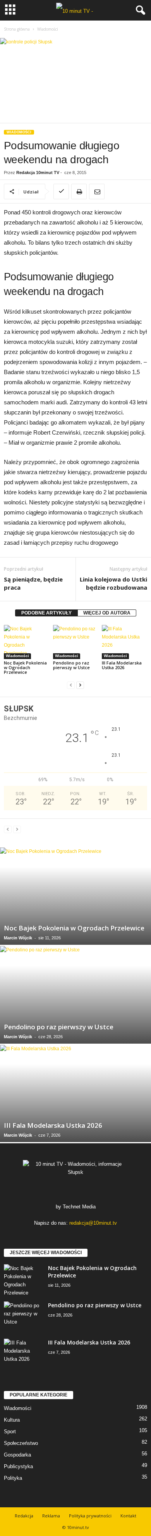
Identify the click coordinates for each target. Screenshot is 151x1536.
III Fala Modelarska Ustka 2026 (122, 665)
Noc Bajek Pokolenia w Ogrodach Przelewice (25, 667)
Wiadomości (19, 132)
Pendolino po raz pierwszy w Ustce (71, 665)
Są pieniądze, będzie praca (33, 583)
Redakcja (24, 1516)
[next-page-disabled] (17, 829)
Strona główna (17, 29)
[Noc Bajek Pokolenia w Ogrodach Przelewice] (26, 642)
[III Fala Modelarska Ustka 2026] (124, 642)
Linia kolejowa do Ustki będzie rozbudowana (113, 583)
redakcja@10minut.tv (93, 1223)
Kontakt (128, 1516)
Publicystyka (18, 1466)
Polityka (13, 1478)
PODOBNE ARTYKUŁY (46, 613)
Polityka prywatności (90, 1516)
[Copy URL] (61, 191)
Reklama (51, 1516)
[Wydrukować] (79, 191)
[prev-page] (71, 685)
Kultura (12, 1420)
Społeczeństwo (21, 1443)
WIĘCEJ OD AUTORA (106, 613)
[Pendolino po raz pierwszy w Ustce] (75, 642)
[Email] (97, 191)
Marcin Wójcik (18, 937)
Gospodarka (17, 1455)
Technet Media (79, 1207)
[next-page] (80, 685)
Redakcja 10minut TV (37, 172)
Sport (10, 1431)
